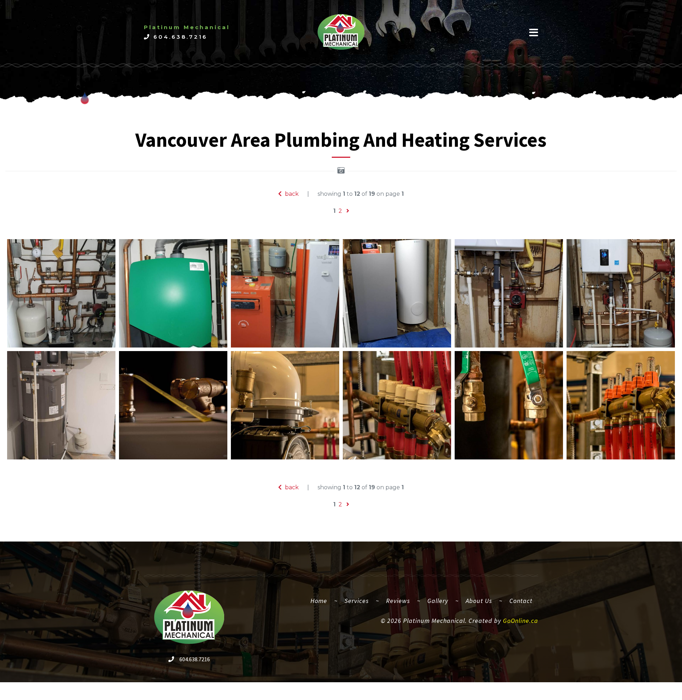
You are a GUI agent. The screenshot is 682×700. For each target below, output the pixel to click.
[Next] (347, 211)
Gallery (437, 601)
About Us (479, 601)
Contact (520, 601)
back (291, 193)
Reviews (398, 601)
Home (321, 600)
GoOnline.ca (520, 620)
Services (357, 601)
